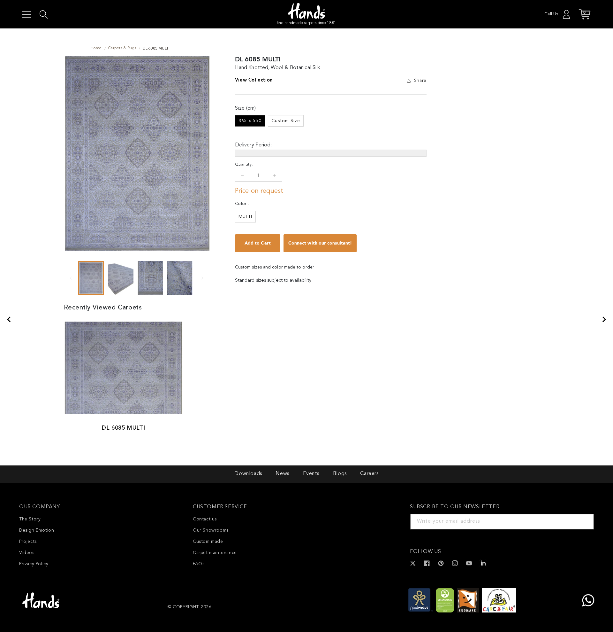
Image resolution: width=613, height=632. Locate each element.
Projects (28, 541)
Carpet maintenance (215, 552)
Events (311, 473)
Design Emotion (36, 530)
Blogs (340, 473)
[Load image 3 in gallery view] (150, 278)
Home (96, 48)
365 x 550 (249, 121)
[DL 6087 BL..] (8, 319)
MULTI (245, 217)
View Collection (254, 80)
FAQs (198, 564)
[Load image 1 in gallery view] (91, 278)
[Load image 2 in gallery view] (120, 278)
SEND (581, 521)
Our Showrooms (211, 530)
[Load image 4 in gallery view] (180, 278)
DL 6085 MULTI (123, 428)
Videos (26, 552)
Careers (369, 473)
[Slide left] (71, 278)
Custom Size (285, 121)
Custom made (208, 541)
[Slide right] (202, 278)
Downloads (248, 473)
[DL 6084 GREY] (604, 319)
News (282, 473)
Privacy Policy (33, 564)
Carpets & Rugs (122, 48)
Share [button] (420, 80)
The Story (30, 519)
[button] (26, 14)
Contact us (205, 519)
